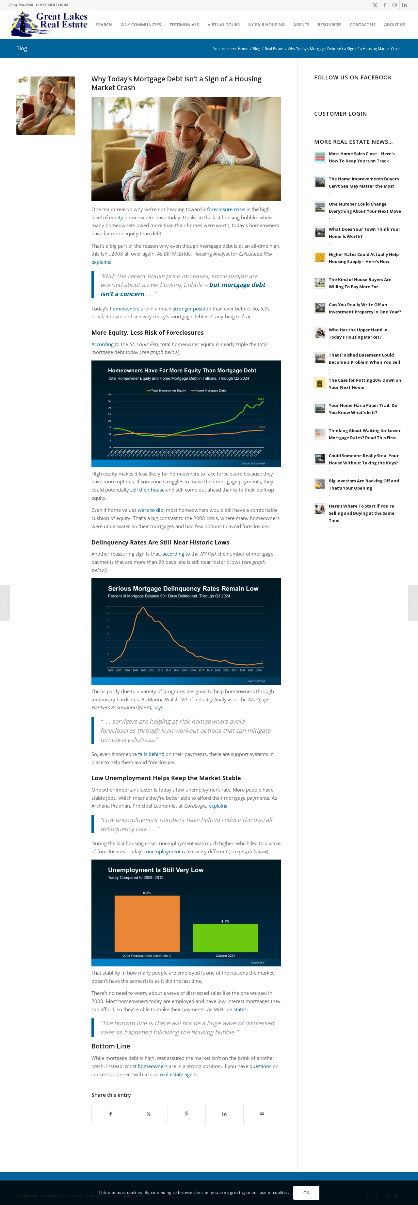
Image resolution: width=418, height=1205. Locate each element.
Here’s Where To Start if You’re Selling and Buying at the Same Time (361, 513)
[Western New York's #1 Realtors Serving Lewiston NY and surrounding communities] (49, 24)
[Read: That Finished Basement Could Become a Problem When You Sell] (320, 358)
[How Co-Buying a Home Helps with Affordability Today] (413, 603)
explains (100, 262)
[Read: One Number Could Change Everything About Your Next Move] (320, 207)
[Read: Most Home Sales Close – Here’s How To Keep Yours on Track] (320, 157)
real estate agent (178, 1074)
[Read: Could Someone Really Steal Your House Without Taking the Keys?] (320, 459)
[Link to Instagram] (394, 5)
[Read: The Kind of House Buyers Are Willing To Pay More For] (320, 283)
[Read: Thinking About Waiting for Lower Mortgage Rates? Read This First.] (320, 434)
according (173, 553)
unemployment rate (168, 851)
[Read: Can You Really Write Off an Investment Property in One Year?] (320, 308)
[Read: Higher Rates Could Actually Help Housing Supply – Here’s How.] (320, 257)
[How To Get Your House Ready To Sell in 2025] (5, 603)
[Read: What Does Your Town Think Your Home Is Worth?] (320, 232)
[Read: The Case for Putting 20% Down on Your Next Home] (320, 383)
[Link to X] (375, 5)
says (158, 707)
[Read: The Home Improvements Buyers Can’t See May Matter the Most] (320, 182)
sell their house (147, 489)
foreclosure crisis (226, 209)
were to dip (150, 510)
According (102, 344)
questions (260, 1066)
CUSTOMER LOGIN (52, 4)
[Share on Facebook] (111, 1114)
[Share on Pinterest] (186, 1114)
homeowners (124, 308)
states (240, 1009)
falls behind (151, 754)
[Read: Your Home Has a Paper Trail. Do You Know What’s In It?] (320, 408)
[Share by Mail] (262, 1114)
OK (306, 1192)
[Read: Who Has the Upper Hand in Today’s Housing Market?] (320, 333)
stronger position (192, 308)
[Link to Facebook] (385, 5)
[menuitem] (81, 24)
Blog (21, 48)
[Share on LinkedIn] (224, 1114)
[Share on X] (149, 1114)
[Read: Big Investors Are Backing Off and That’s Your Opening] (320, 484)
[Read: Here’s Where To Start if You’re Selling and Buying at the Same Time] (320, 509)
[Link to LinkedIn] (405, 5)
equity (116, 217)
